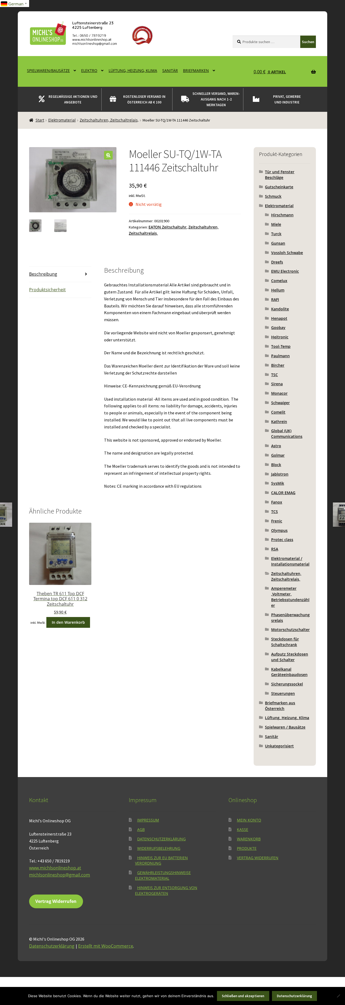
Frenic (276, 521)
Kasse (242, 829)
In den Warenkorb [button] (68, 622)
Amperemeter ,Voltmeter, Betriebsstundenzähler (290, 597)
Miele (276, 224)
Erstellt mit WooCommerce (105, 946)
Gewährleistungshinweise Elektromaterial (163, 875)
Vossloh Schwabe (287, 252)
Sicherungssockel (287, 684)
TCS (274, 511)
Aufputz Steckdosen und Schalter (289, 656)
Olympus (279, 530)
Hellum (277, 290)
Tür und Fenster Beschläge (279, 174)
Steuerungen (283, 693)
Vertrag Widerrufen (56, 901)
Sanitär (170, 70)
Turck (276, 233)
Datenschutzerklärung (161, 838)
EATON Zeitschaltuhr (168, 227)
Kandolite (280, 308)
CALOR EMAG (283, 492)
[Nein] (338, 996)
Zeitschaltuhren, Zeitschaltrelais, (109, 120)
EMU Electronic (285, 271)
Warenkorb (249, 838)
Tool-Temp (281, 346)
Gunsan (278, 243)
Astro (276, 445)
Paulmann (280, 355)
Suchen (308, 41)
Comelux (279, 280)
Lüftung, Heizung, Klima (133, 70)
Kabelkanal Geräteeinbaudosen (289, 672)
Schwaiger (280, 402)
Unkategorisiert (279, 745)
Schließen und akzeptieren (243, 996)
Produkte (247, 848)
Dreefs (277, 262)
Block (276, 464)
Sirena (277, 383)
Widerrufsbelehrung (158, 848)
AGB (141, 829)
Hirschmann (282, 214)
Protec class (282, 539)
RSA (274, 549)
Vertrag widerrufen (257, 857)
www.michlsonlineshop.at (55, 868)
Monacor (279, 393)
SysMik (277, 483)
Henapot (279, 318)
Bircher (277, 365)
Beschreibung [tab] (43, 274)
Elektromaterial (62, 120)
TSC (274, 374)
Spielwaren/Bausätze (48, 70)
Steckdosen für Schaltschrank (285, 641)
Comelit (278, 412)
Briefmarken (196, 70)
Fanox (276, 502)
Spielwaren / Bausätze (285, 727)
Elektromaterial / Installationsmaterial (290, 561)
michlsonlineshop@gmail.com (59, 875)
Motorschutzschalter (290, 629)
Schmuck (273, 196)
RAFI (275, 299)
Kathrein (279, 421)
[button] (108, 155)
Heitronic (279, 336)
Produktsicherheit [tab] (47, 290)
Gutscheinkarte (279, 186)
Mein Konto (249, 820)
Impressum (148, 820)
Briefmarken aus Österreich (280, 705)
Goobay (278, 327)
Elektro (89, 70)
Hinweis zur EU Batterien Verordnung (161, 860)
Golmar (278, 455)
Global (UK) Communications (286, 433)
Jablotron (279, 474)
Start (40, 120)
